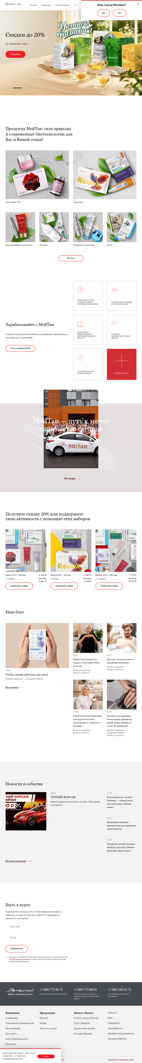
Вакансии (11, 1044)
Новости (112, 1012)
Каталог (71, 258)
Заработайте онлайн (84, 1028)
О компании (12, 1018)
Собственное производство (20, 1023)
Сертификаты (115, 1028)
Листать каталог (48, 1028)
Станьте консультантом (86, 1018)
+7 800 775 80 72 (51, 990)
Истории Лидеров (83, 1033)
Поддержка (114, 1023)
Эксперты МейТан (117, 1038)
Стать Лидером (82, 1023)
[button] (8, 87)
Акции (43, 1023)
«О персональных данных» (19, 959)
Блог (110, 1018)
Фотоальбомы (13, 1028)
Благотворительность (17, 1039)
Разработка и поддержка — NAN (121, 1060)
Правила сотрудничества (121, 1033)
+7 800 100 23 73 (119, 990)
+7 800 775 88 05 (85, 990)
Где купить (11, 1033)
